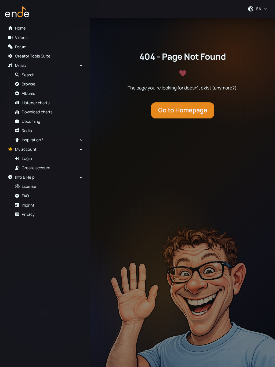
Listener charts (36, 103)
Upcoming (31, 121)
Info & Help (25, 177)
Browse (28, 84)
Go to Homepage (182, 110)
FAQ (25, 196)
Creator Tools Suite (32, 56)
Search (28, 75)
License (29, 186)
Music (20, 65)
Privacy (28, 214)
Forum (20, 47)
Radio (27, 131)
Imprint (28, 205)
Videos (21, 37)
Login (27, 158)
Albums (28, 93)
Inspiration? (32, 140)
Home (20, 28)
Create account (36, 168)
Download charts (37, 112)
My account (26, 149)
